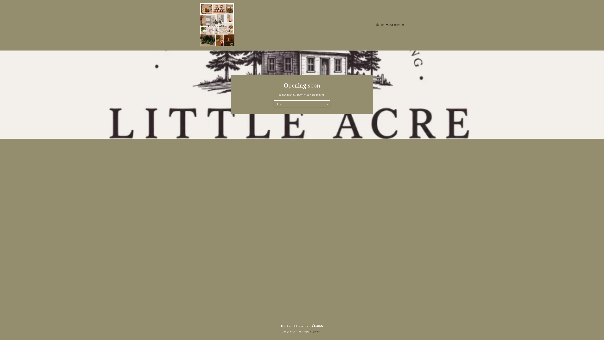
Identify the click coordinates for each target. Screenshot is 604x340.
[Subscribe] (326, 104)
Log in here (316, 332)
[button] (390, 25)
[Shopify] (317, 326)
